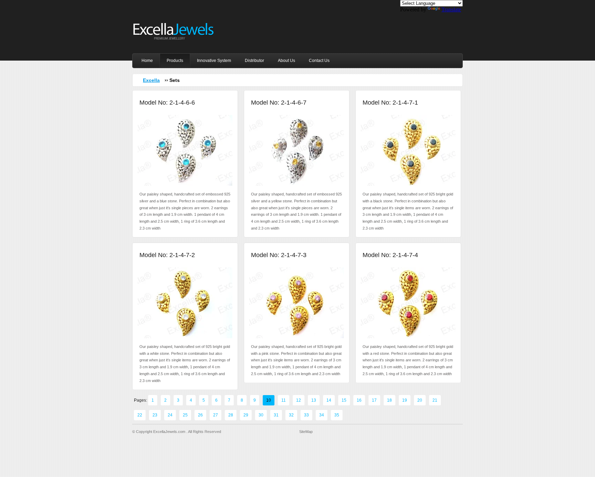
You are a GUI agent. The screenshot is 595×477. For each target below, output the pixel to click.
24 (170, 415)
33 (306, 415)
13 (313, 400)
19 (404, 400)
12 (298, 400)
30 (261, 415)
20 (419, 400)
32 (291, 415)
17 (374, 400)
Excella (151, 80)
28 (230, 415)
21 (434, 400)
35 (336, 415)
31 (276, 415)
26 (200, 415)
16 (359, 400)
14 (328, 400)
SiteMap (306, 432)
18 (389, 400)
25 (185, 415)
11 (283, 400)
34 (321, 415)
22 (139, 415)
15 (344, 400)
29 (245, 415)
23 (155, 415)
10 (268, 400)
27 (215, 415)
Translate (451, 9)
